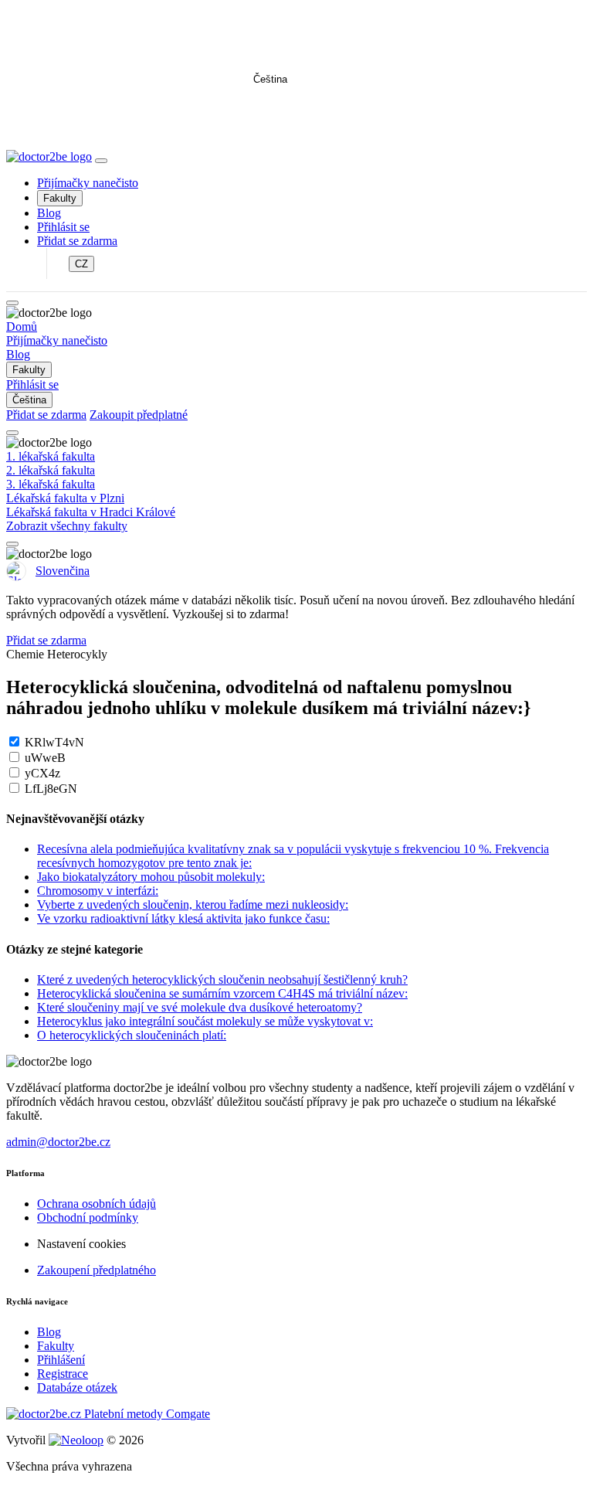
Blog (49, 212)
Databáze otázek (77, 1387)
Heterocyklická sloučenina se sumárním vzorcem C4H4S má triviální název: (222, 993)
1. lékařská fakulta (50, 456)
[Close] (12, 303)
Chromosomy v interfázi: (97, 890)
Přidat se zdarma (77, 240)
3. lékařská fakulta (50, 484)
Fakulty (59, 198)
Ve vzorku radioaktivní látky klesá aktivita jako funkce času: (183, 918)
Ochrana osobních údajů (96, 1203)
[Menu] (101, 160)
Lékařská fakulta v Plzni (65, 498)
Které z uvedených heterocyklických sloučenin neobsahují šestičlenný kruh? (222, 979)
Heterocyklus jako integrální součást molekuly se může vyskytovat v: (205, 1021)
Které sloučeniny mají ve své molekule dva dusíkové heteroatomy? (199, 1007)
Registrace (62, 1373)
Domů (21, 326)
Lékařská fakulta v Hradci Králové (90, 512)
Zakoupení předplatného (96, 1270)
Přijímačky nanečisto (87, 182)
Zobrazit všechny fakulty (66, 525)
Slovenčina (63, 570)
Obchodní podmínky (87, 1217)
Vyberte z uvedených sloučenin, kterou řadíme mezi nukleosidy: (192, 904)
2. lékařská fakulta (50, 470)
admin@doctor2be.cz (58, 1141)
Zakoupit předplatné (139, 414)
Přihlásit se (63, 226)
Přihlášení (61, 1359)
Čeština (270, 79)
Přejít (297, 115)
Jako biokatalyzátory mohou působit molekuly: (151, 876)
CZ (81, 264)
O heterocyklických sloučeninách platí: (131, 1035)
